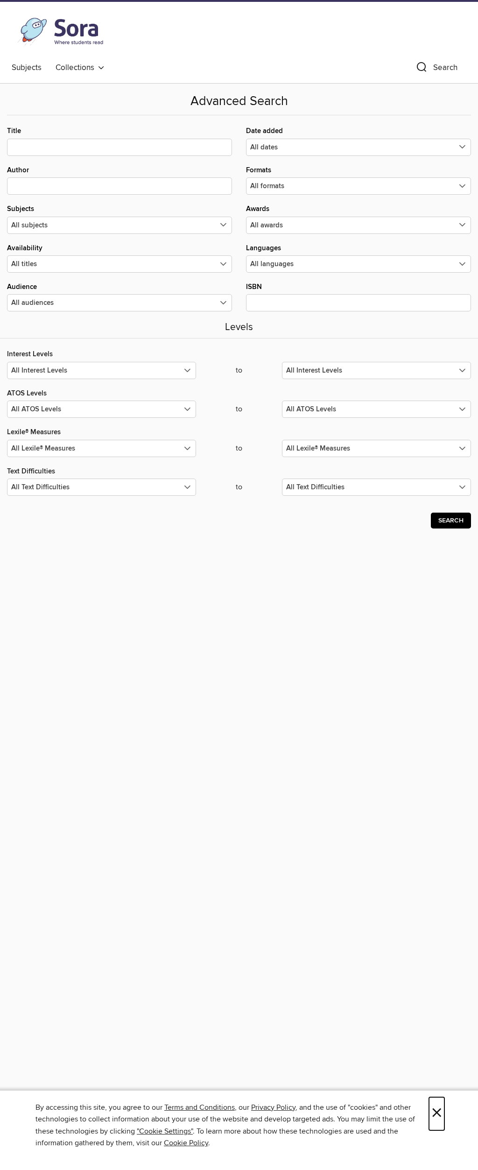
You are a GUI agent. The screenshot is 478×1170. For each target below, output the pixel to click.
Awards (257, 208)
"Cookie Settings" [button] (165, 1131)
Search (451, 520)
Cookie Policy (186, 1143)
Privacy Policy (273, 1107)
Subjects (27, 68)
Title (14, 131)
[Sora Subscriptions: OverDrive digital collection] (60, 32)
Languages (263, 248)
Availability (24, 248)
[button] (436, 69)
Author (18, 170)
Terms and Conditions (199, 1107)
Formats (258, 170)
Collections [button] (77, 68)
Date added (264, 131)
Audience (22, 286)
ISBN (254, 286)
